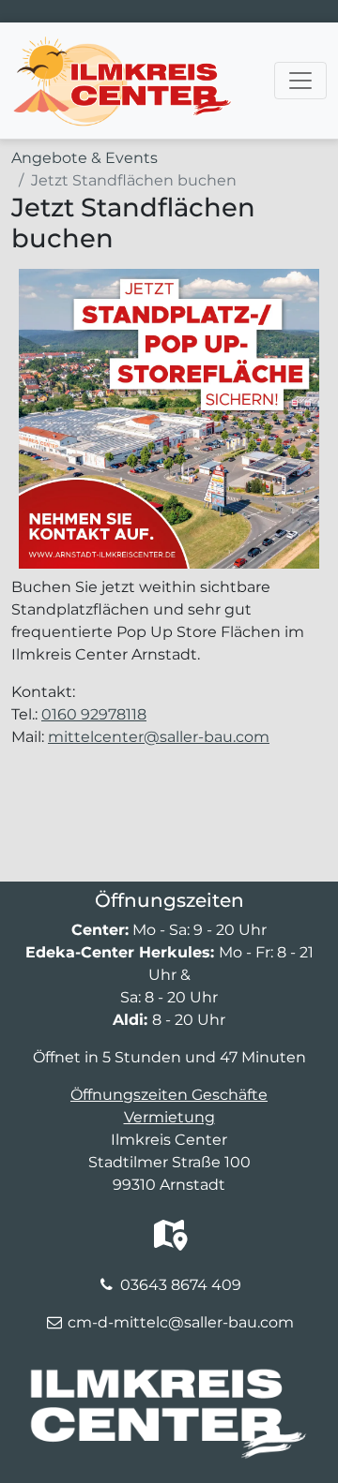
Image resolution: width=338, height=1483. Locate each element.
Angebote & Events (84, 158)
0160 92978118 (93, 714)
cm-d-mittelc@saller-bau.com (181, 1322)
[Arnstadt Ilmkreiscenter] (121, 46)
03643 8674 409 (180, 1285)
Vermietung (169, 1117)
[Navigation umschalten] (300, 80)
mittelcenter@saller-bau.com (158, 737)
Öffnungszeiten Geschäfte (169, 1095)
